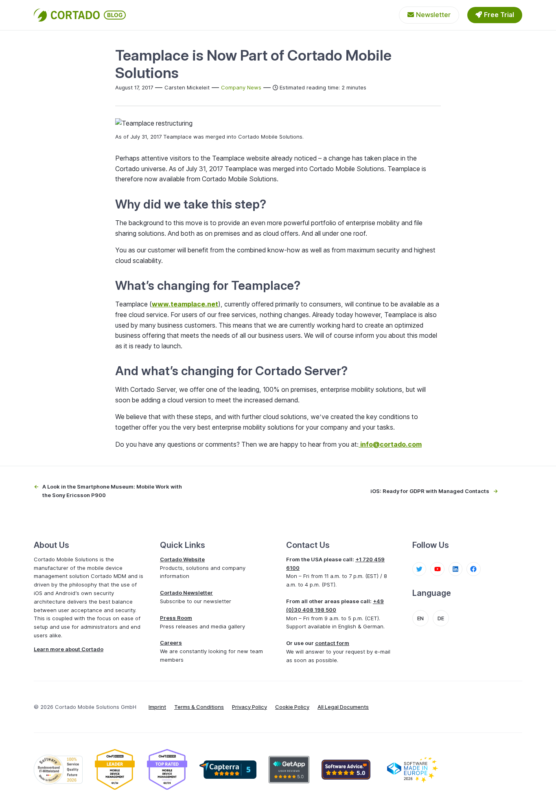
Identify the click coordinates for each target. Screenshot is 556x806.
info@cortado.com (391, 444)
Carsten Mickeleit (187, 87)
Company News (241, 87)
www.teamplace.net (185, 304)
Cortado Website (182, 559)
